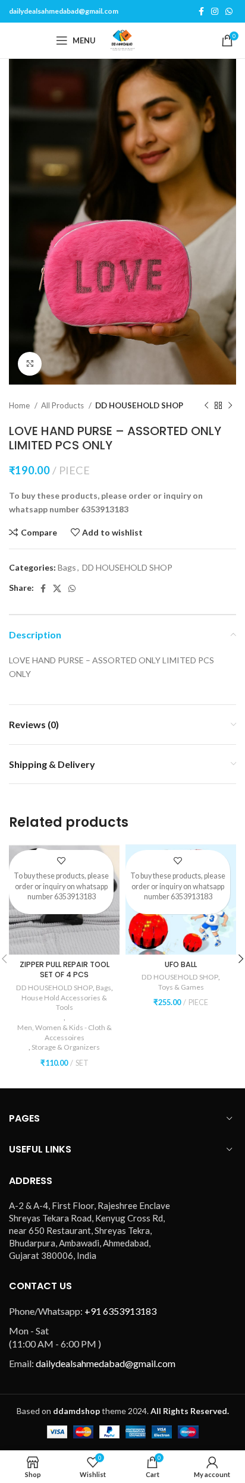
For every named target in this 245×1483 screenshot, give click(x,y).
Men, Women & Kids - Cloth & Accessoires (64, 1032)
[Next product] (230, 406)
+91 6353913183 (120, 1311)
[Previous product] (206, 406)
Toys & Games (181, 987)
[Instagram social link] (215, 11)
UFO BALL (181, 964)
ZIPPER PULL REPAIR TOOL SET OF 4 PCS (64, 969)
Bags (67, 567)
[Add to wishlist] (61, 860)
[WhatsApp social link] (229, 11)
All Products (63, 405)
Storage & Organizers (66, 1047)
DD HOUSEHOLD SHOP (139, 405)
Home (20, 405)
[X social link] (57, 588)
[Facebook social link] (201, 11)
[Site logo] (122, 39)
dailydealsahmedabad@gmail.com (63, 11)
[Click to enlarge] (30, 364)
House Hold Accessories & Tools (64, 1002)
